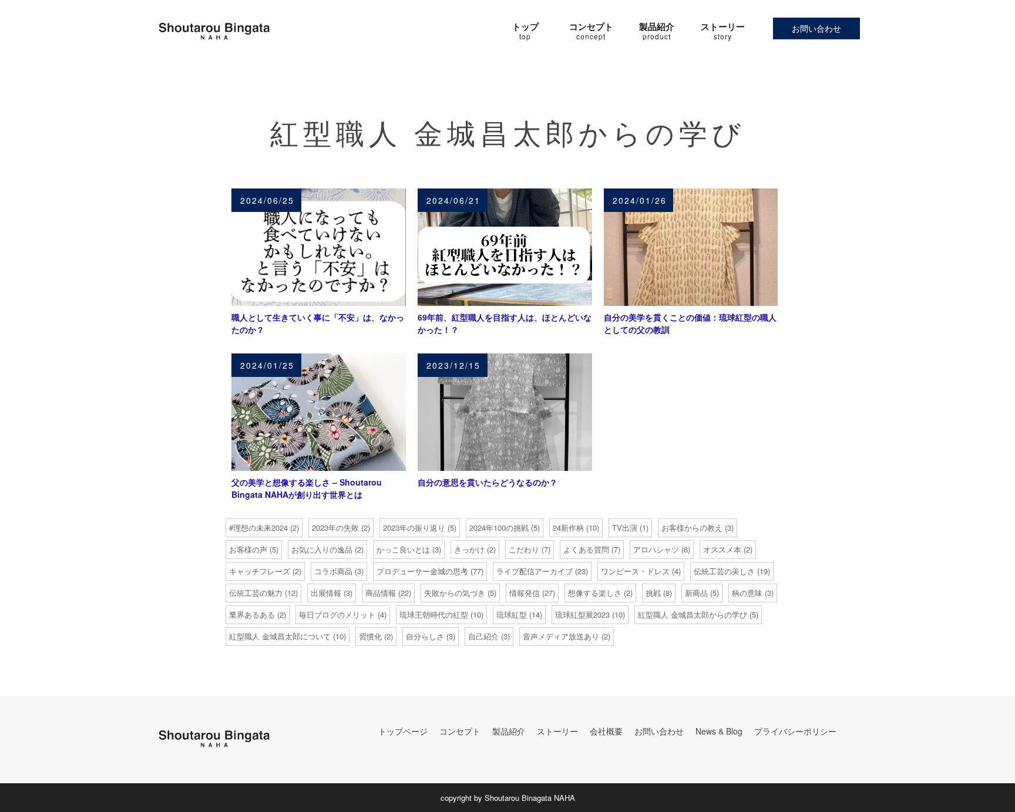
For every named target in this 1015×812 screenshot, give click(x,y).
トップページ (403, 731)
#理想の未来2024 (258, 527)
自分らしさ (425, 636)
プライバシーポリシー (795, 731)
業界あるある (252, 614)
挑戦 (653, 592)
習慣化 (370, 636)
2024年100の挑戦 (499, 527)
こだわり (524, 549)
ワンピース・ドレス (635, 571)
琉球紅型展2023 (582, 614)
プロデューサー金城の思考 (422, 571)
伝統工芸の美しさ (724, 571)
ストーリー (557, 731)
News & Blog (718, 731)
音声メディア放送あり (561, 636)
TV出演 (624, 527)
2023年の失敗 (335, 527)
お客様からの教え (691, 527)
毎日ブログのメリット (337, 614)
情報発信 (524, 592)
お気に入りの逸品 (321, 549)
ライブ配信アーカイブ (534, 571)
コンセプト (459, 731)
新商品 (696, 592)
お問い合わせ (816, 28)
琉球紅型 (511, 614)
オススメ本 (722, 549)
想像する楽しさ (594, 592)
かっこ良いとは (403, 549)
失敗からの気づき (454, 592)
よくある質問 (586, 549)
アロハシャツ (656, 549)
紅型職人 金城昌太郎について (280, 636)
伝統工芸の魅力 (256, 592)
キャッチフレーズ (259, 571)
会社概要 (606, 731)
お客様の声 (248, 549)
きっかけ (469, 549)
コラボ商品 (333, 571)
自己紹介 (483, 636)
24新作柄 (568, 527)
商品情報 (380, 592)
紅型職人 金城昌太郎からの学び (692, 614)
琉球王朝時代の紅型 (433, 614)
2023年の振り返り (414, 527)
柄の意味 (747, 592)
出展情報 (326, 592)
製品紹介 (508, 731)
